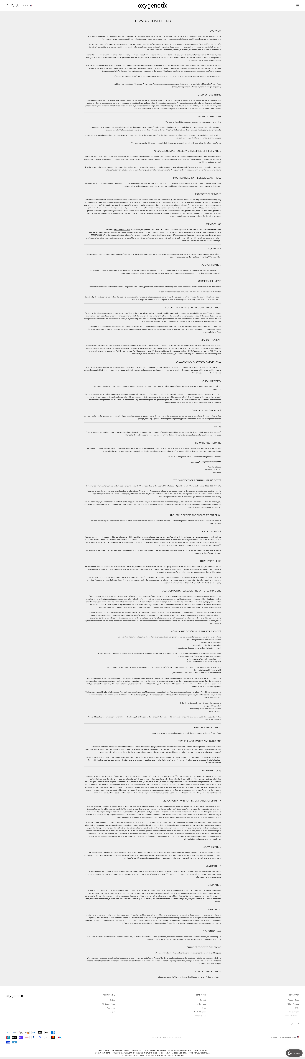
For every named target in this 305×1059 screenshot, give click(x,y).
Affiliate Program (293, 1004)
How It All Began (199, 1012)
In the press (201, 1004)
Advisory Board (293, 1000)
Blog (204, 1008)
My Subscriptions (108, 1004)
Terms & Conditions (291, 1016)
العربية (275, 1037)
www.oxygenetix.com (122, 229)
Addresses (111, 1008)
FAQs (297, 1008)
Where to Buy (200, 1016)
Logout (112, 1012)
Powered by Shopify (168, 1037)
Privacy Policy (294, 1012)
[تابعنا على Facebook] (298, 1024)
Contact (203, 1000)
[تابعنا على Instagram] (292, 1024)
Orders (112, 1000)
